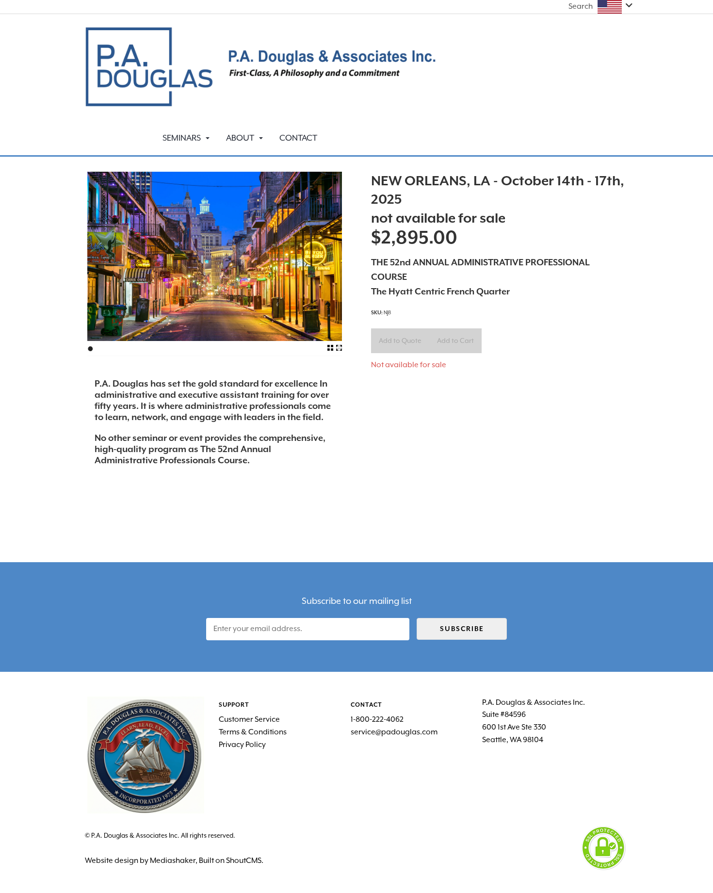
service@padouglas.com (394, 732)
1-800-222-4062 (377, 719)
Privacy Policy (242, 744)
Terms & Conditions (253, 732)
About (240, 138)
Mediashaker (172, 860)
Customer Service (249, 719)
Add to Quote (400, 340)
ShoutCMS (243, 860)
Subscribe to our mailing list (357, 601)
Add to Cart (455, 340)
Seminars (181, 138)
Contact (298, 138)
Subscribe (462, 629)
